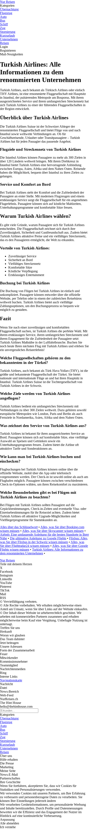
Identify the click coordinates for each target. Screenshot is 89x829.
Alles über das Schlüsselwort (19, 527)
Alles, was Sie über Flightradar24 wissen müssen (42, 544)
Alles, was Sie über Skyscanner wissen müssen (53, 531)
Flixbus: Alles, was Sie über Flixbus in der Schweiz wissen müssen (44, 540)
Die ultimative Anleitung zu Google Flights (38, 538)
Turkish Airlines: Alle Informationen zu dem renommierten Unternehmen (41, 551)
